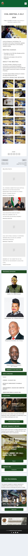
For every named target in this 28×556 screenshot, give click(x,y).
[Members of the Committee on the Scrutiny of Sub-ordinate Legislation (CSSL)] (14, 250)
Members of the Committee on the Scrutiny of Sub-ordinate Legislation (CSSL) (13, 260)
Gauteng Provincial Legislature (15, 530)
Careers (4, 376)
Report (14, 461)
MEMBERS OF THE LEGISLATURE (14, 369)
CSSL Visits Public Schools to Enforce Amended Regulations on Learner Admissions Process (13, 237)
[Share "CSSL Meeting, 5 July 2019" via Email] (16, 154)
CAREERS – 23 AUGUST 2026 (9, 380)
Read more (14, 509)
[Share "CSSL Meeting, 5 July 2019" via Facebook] (8, 154)
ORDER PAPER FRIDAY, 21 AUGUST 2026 (12, 392)
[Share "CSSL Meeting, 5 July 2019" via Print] (19, 154)
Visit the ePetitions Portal (14, 421)
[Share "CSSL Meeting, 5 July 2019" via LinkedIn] (14, 154)
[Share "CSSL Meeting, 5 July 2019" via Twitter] (11, 154)
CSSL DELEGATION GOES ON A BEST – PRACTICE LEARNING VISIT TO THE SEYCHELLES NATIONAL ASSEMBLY (12, 214)
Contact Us (14, 469)
